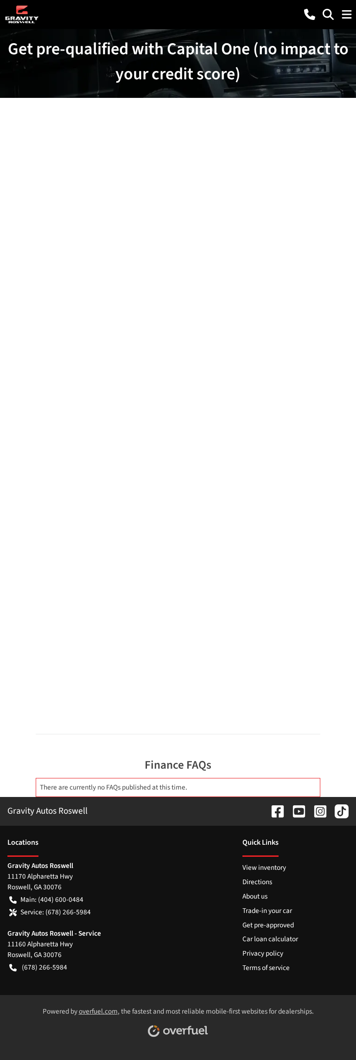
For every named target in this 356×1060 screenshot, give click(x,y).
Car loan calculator (270, 939)
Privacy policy (262, 953)
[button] (309, 14)
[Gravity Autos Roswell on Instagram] (316, 810)
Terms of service (266, 968)
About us (254, 896)
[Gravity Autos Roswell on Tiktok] (338, 810)
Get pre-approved (268, 925)
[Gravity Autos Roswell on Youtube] (295, 810)
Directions (257, 882)
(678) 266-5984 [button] (44, 967)
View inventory (264, 867)
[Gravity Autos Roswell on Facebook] (274, 810)
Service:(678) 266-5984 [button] (55, 912)
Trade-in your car (267, 911)
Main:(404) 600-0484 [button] (51, 899)
